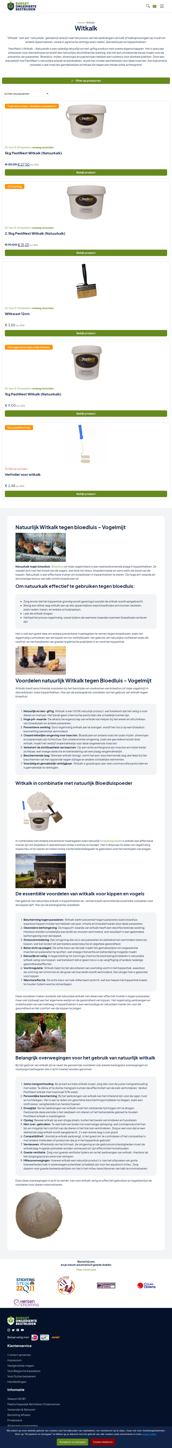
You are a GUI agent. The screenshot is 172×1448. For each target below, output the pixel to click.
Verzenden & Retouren (21, 1409)
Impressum (14, 1360)
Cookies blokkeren (103, 1442)
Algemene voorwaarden (22, 1425)
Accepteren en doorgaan (72, 1442)
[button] (148, 6)
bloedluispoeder (111, 841)
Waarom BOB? (16, 1399)
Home (81, 22)
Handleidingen (16, 1381)
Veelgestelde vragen (20, 1365)
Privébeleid (14, 1420)
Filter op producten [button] (88, 80)
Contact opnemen (19, 1355)
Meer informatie (86, 1269)
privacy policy (149, 1434)
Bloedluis (57, 566)
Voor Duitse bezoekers (21, 1376)
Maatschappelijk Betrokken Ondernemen (33, 1404)
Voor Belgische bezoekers (23, 1371)
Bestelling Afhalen (18, 1415)
